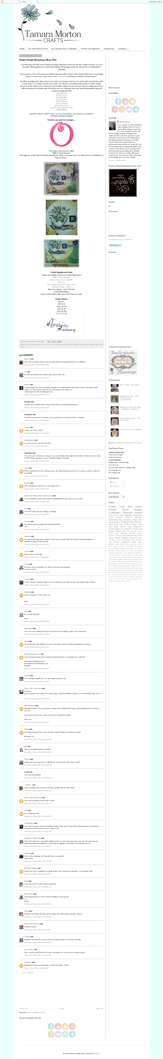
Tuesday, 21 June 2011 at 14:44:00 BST (36, 489)
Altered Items (124, 544)
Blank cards (130, 540)
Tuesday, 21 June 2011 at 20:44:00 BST (36, 634)
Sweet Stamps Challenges (87, 344)
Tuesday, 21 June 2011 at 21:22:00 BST (36, 647)
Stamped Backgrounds (131, 579)
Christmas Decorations (134, 546)
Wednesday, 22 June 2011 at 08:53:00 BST (38, 861)
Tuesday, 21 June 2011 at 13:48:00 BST (36, 420)
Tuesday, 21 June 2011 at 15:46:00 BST (36, 544)
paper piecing (119, 581)
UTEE (140, 579)
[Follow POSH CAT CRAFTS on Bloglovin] (115, 246)
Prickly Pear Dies (132, 555)
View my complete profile (117, 160)
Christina (27, 853)
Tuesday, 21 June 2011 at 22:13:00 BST (36, 681)
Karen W (27, 359)
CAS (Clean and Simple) (134, 550)
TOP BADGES (109, 49)
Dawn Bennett (61, 99)
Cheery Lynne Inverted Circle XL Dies (61, 284)
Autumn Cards (122, 564)
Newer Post (24, 1009)
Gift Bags (111, 570)
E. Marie (27, 936)
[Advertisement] (61, 991)
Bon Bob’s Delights (30, 868)
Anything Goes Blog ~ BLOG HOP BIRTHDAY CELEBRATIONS (129, 398)
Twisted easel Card (118, 557)
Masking (117, 570)
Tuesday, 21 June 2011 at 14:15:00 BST (36, 476)
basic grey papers (30, 344)
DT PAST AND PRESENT (90, 49)
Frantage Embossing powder (121, 566)
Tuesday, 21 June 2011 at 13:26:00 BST (36, 407)
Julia (25, 746)
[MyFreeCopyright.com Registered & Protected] (125, 443)
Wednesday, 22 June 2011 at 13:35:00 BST (37, 904)
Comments (115, 486)
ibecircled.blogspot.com (32, 654)
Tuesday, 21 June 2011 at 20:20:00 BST (36, 621)
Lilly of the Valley (116, 515)
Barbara (26, 384)
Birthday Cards (120, 531)
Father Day (127, 559)
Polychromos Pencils (119, 555)
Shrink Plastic (121, 579)
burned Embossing (124, 572)
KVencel (27, 551)
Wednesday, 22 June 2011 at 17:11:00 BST (37, 930)
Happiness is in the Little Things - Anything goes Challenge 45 (130, 408)
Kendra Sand (67, 107)
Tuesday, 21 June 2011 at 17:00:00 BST (36, 585)
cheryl (26, 641)
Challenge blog (63, 76)
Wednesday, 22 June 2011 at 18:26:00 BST (37, 955)
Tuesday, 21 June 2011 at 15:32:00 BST (36, 529)
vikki (25, 810)
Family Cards (138, 568)
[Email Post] (48, 341)
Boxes (111, 546)
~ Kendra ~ (28, 785)
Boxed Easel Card (123, 574)
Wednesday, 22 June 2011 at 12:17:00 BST (37, 874)
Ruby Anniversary (137, 576)
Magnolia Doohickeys (133, 515)
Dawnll (26, 564)
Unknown (27, 536)
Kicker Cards (138, 548)
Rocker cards (127, 576)
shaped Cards (120, 550)
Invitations (120, 576)
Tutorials (116, 542)
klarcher (27, 483)
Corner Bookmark (114, 548)
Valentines (112, 550)
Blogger (97, 1053)
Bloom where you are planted (61, 280)
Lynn (25, 508)
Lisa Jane (27, 521)
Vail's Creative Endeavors (32, 797)
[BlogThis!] (54, 341)
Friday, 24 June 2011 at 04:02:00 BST (36, 968)
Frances (27, 579)
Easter (116, 546)
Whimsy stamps (130, 524)
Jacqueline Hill (62, 93)
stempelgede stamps (128, 542)
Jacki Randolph (61, 97)
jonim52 (27, 675)
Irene (26, 611)
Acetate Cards (121, 540)
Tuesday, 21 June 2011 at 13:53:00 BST (36, 433)
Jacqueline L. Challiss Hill (32, 838)
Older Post (99, 1009)
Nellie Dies (135, 566)
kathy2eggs (28, 628)
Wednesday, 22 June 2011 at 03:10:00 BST (37, 803)
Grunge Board (113, 576)
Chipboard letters (114, 553)
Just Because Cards (134, 531)
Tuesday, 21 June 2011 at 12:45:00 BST (36, 377)
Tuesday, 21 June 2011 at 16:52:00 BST (36, 572)
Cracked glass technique (135, 574)
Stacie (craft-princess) (32, 924)
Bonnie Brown (61, 95)
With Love (62, 282)
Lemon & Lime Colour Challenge (130, 429)
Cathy (26, 468)
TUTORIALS (122, 49)
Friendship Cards (136, 559)
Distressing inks (115, 520)
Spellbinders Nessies (131, 529)
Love (122, 529)
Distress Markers (118, 559)
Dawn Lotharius (61, 103)
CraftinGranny (29, 823)
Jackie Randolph (29, 705)
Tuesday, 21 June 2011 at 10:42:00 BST (36, 365)
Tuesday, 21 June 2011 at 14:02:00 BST (36, 461)
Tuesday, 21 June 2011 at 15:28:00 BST (36, 514)
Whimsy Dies (112, 581)
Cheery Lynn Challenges (118, 533)
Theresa (27, 759)
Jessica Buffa (28, 894)
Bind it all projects (113, 574)
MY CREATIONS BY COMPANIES (64, 49)
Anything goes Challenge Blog (121, 522)
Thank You (122, 546)
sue (25, 372)
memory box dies (135, 538)
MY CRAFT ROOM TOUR (38, 49)
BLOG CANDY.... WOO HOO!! (129, 385)
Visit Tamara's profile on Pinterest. (120, 239)
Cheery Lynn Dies (49, 344)
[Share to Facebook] (59, 341)
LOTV (111, 517)
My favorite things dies (127, 553)
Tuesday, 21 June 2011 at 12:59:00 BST (36, 395)
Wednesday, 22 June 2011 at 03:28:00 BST (38, 816)
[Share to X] (56, 341)
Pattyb (26, 729)
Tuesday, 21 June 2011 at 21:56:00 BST (36, 668)
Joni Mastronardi (57, 107)
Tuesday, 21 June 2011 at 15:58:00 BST (36, 557)
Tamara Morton (61, 101)
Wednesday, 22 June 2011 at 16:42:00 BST (37, 917)
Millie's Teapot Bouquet (61, 277)
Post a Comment (27, 973)
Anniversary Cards (136, 544)
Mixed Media (113, 561)
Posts (113, 482)
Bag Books (128, 557)
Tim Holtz (113, 527)
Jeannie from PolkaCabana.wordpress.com (38, 496)
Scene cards (112, 579)
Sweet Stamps (74, 344)
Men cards (123, 570)
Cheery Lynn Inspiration (131, 527)
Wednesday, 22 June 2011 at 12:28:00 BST (37, 887)
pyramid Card (126, 581)
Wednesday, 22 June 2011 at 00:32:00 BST (38, 752)
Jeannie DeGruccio (62, 105)
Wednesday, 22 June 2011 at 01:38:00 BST (37, 778)
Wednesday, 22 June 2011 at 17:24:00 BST (37, 942)
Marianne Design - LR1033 (61, 287)
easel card (118, 524)
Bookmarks (130, 568)
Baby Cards (130, 564)
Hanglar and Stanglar (126, 548)
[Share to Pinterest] (61, 341)
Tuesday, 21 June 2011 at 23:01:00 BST (36, 722)
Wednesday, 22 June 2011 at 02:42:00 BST (38, 791)
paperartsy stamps (136, 572)
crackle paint (114, 529)
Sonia (26, 881)
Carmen (26, 427)
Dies (140, 524)
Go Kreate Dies (119, 535)
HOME (22, 49)
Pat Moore (27, 962)
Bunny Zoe (40, 344)
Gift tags (112, 540)
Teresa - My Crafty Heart (32, 688)
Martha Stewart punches (129, 517)
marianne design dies (62, 344)
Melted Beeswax (131, 535)
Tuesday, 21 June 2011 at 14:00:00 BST (36, 446)
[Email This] (52, 341)
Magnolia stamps (132, 512)
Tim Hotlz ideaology (133, 561)
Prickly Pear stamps (133, 570)
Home (62, 1009)
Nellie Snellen (121, 561)
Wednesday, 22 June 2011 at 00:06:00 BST (38, 739)
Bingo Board (122, 568)
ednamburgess (29, 440)
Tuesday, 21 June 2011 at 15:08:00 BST (36, 501)
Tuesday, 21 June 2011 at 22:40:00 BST (36, 698)
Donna (26, 911)
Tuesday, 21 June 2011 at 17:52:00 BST (36, 604)
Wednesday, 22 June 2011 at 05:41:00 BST (37, 846)
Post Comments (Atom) (36, 1012)
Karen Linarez (29, 949)
